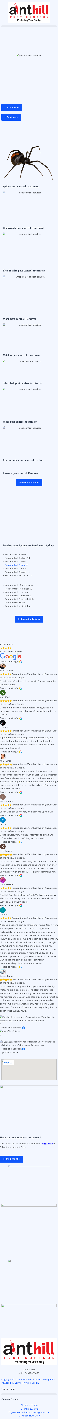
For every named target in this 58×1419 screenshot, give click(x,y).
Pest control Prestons (16, 565)
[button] (29, 26)
